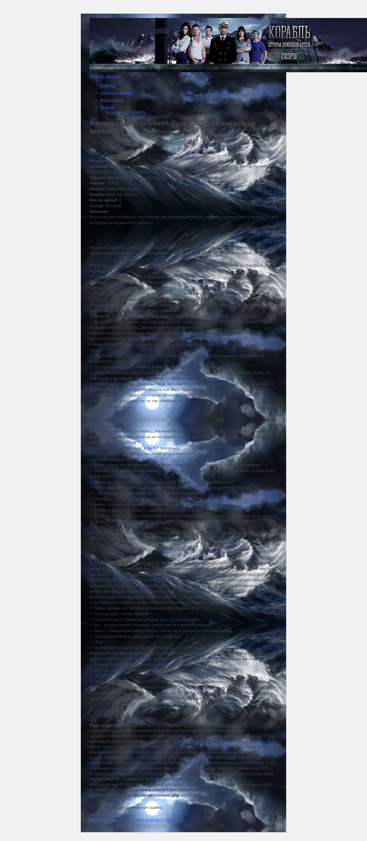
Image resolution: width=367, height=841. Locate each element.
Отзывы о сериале (128, 111)
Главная (107, 85)
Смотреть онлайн (116, 92)
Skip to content (105, 76)
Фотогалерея (112, 100)
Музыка (107, 107)
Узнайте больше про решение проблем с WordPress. (137, 819)
